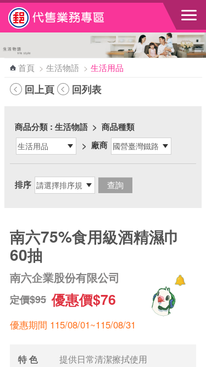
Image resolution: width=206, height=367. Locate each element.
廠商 (99, 145)
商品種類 (118, 126)
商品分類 (31, 126)
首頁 (26, 67)
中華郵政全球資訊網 (68, 18)
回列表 (87, 89)
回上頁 (39, 89)
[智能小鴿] (162, 300)
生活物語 (62, 67)
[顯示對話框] (180, 280)
